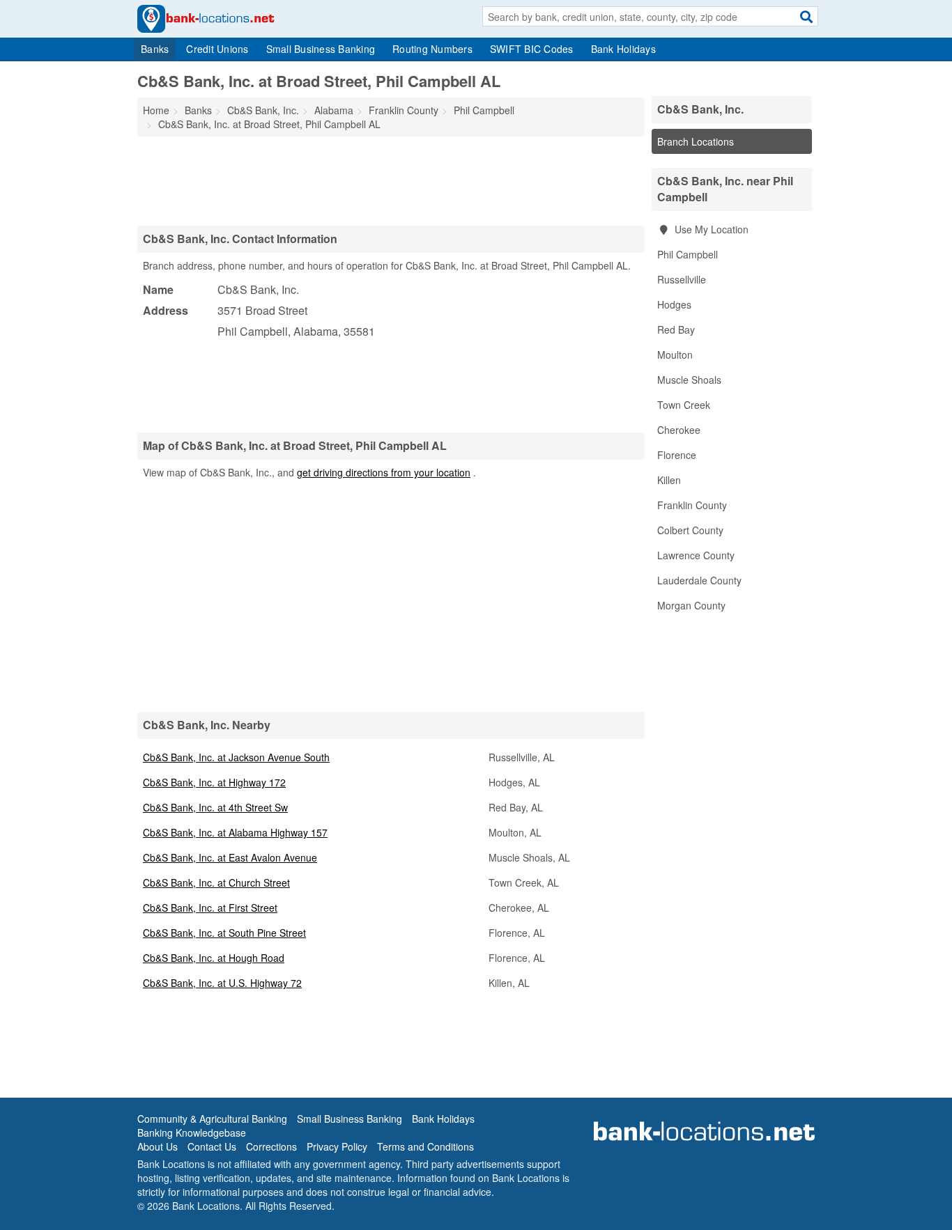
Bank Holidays (623, 49)
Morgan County (691, 605)
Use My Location (710, 229)
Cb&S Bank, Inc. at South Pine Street (224, 933)
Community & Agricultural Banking (212, 1119)
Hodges (674, 304)
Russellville (681, 279)
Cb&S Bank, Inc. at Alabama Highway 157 (235, 832)
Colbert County (690, 530)
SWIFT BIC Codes (532, 49)
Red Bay (676, 329)
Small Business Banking (321, 49)
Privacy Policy (337, 1146)
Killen (669, 480)
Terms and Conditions (425, 1146)
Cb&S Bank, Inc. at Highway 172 (214, 782)
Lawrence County (696, 555)
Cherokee (678, 430)
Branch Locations (695, 141)
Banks (155, 49)
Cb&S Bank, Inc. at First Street (210, 907)
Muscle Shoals (689, 380)
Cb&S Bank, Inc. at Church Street (216, 882)
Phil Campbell (687, 254)
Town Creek (683, 405)
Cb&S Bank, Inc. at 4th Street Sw (215, 807)
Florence (676, 455)
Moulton (675, 354)
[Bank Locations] (206, 17)
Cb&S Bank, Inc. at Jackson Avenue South (236, 757)
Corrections (271, 1146)
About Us (157, 1146)
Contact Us (211, 1146)
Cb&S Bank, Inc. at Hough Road (213, 958)
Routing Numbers (432, 49)
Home (156, 110)
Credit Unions (217, 49)
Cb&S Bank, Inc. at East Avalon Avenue (230, 857)
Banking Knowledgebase (191, 1132)
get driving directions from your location (383, 472)
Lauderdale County (699, 580)
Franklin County (692, 505)
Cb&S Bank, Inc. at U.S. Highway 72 (222, 983)
